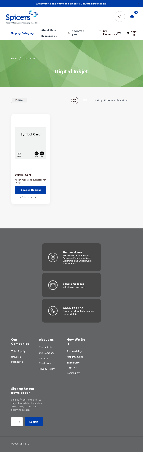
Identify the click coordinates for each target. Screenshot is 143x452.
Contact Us (45, 347)
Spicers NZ (24, 443)
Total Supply (18, 351)
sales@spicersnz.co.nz (74, 287)
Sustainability (74, 351)
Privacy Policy (47, 368)
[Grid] (74, 100)
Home (14, 58)
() (112, 32)
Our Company (46, 352)
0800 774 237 (78, 33)
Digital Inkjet (29, 58)
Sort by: (98, 100)
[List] (85, 100)
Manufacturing (75, 356)
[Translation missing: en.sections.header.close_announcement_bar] (138, 3)
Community (73, 372)
